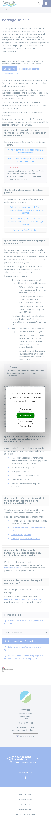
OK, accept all (26, 415)
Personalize (25, 409)
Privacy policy (25, 426)
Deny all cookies (25, 421)
